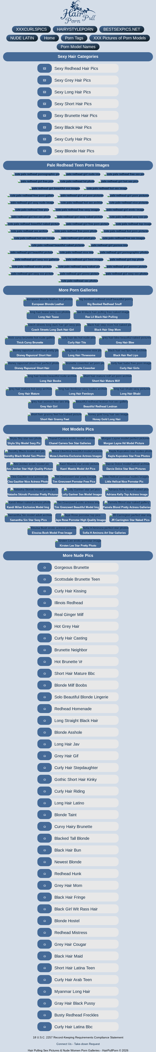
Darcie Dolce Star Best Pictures (126, 468)
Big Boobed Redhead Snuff (104, 304)
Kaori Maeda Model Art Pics (77, 468)
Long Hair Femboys (81, 393)
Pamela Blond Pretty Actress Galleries (127, 507)
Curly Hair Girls (129, 368)
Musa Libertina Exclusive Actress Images (76, 456)
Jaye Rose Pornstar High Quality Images (80, 520)
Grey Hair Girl (48, 406)
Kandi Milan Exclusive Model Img (28, 507)
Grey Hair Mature (28, 393)
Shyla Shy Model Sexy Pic (24, 443)
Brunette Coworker (83, 368)
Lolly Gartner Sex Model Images (82, 494)
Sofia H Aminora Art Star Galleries (104, 532)
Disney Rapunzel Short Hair (34, 355)
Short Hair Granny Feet (54, 419)
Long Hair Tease (48, 316)
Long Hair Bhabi (130, 393)
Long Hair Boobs (50, 380)
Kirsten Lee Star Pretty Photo (78, 545)
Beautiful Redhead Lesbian (100, 406)
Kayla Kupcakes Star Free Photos (129, 456)
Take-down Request (87, 1044)
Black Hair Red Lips (125, 355)
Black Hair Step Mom (107, 329)
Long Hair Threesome (81, 355)
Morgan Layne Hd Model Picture (124, 443)
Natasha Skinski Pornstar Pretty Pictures (32, 494)
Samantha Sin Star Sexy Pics (28, 520)
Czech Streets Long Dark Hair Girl (52, 329)
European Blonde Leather (48, 304)
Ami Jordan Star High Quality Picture (29, 468)
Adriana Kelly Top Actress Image (126, 494)
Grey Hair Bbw (125, 342)
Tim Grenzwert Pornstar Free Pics (74, 481)
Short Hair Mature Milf (106, 380)
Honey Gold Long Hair (107, 419)
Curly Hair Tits (77, 342)
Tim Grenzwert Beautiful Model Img (76, 507)
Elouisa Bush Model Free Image (52, 532)
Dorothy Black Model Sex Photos (25, 456)
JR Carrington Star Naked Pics (130, 520)
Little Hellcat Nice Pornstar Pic (124, 481)
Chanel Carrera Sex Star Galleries (70, 443)
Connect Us (64, 1044)
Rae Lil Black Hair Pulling (101, 316)
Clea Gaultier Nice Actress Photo (27, 481)
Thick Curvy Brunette (30, 342)
